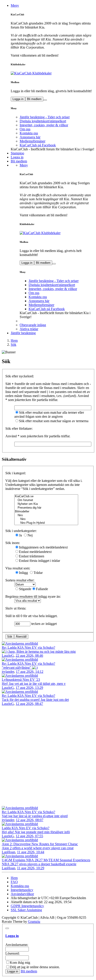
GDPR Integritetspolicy (27, 906)
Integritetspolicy (22, 890)
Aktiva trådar (29, 329)
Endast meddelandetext (35, 552)
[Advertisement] (48, 756)
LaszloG (8, 655)
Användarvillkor (22, 894)
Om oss (25, 129)
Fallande (42, 589)
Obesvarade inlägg (33, 325)
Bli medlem (34, 99)
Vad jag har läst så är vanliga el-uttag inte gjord (35, 816)
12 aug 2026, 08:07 (29, 820)
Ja (20, 535)
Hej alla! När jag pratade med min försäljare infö (36, 832)
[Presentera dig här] (46, 508)
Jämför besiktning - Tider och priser (45, 117)
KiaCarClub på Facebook (38, 145)
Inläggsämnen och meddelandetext (43, 547)
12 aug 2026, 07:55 (29, 836)
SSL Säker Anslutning (26, 910)
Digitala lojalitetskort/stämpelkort (43, 121)
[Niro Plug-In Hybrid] (46, 523)
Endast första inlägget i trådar (39, 561)
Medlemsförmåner (32, 141)
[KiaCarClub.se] (46, 496)
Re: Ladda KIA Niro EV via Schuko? (28, 647)
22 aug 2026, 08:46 (29, 655)
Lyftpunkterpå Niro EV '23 (21, 679)
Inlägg (23, 573)
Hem (14, 878)
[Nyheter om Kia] (46, 504)
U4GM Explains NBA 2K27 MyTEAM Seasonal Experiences (46, 860)
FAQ (14, 882)
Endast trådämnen (31, 556)
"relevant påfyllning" (17, 667)
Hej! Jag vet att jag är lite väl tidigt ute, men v (34, 683)
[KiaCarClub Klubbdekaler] (52, 73)
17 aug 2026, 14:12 (29, 671)
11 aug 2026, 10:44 (30, 852)
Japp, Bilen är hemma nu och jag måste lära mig (41, 651)
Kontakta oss (29, 133)
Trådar (38, 573)
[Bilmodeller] (46, 512)
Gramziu (34, 921)
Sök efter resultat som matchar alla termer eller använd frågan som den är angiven (49, 414)
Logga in (18, 99)
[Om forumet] (46, 500)
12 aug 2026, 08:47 (29, 704)
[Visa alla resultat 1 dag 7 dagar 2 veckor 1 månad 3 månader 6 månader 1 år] (27, 600)
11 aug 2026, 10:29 (30, 868)
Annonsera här (30, 137)
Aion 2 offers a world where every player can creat (37, 848)
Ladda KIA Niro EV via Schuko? (25, 828)
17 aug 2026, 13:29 (29, 687)
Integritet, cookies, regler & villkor (44, 125)
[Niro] (46, 515)
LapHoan (8, 852)
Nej (30, 535)
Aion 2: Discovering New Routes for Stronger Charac (40, 844)
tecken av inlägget (43, 624)
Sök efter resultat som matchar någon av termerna (53, 421)
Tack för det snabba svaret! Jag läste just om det (35, 700)
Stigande (25, 589)
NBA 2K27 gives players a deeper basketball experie (39, 864)
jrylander (8, 671)
